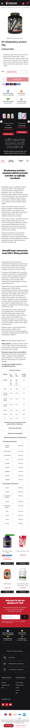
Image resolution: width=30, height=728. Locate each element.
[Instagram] (6, 704)
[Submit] (24, 617)
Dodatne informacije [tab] (11, 161)
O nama (17, 690)
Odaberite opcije (7, 563)
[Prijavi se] (23, 3)
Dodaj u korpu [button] (8, 134)
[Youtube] (10, 704)
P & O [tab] (27, 161)
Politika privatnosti (20, 685)
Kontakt (17, 687)
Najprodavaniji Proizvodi (13, 7)
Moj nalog (4, 682)
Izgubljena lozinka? (6, 685)
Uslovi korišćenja (19, 682)
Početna (3, 7)
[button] (2, 3)
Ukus (3, 71)
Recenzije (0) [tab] (20, 161)
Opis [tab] (2, 160)
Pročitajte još (22, 132)
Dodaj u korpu (17, 79)
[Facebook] (3, 704)
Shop (3, 687)
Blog (17, 692)
